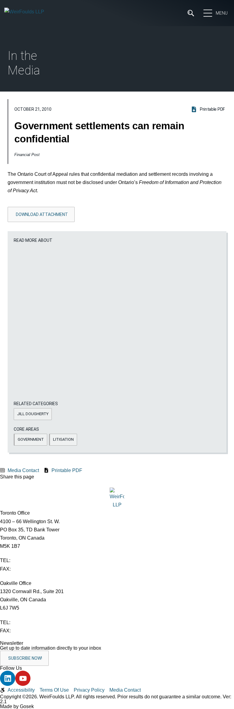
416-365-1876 (27, 569)
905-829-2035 (27, 630)
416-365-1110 (26, 560)
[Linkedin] (7, 678)
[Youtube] (22, 678)
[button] (33, 414)
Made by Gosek (17, 706)
